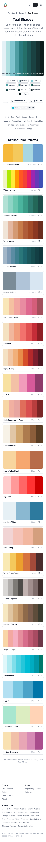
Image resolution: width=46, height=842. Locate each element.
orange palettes (8, 816)
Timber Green (19, 129)
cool (12, 117)
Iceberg (6, 121)
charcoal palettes (9, 826)
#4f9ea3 (12, 85)
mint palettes (24, 822)
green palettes (20, 809)
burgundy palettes (25, 826)
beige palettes (7, 819)
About (4, 799)
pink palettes (7, 812)
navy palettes (35, 819)
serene (31, 117)
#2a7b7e (24, 85)
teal (18, 117)
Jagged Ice (16, 121)
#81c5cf (36, 81)
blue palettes (7, 809)
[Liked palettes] (30, 5)
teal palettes (36, 816)
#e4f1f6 (12, 81)
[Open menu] (41, 5)
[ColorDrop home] (5, 5)
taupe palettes (21, 819)
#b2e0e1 (24, 81)
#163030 (36, 89)
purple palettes (20, 812)
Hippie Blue (38, 121)
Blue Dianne (20, 125)
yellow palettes (23, 816)
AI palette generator (33, 789)
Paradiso (10, 125)
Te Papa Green (33, 125)
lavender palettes (9, 822)
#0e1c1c (24, 94)
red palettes (33, 812)
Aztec (29, 129)
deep (38, 117)
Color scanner (30, 792)
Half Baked (27, 121)
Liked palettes (7, 795)
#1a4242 (24, 89)
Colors (4, 792)
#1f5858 (12, 89)
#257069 (36, 85)
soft (7, 117)
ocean (24, 117)
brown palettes (34, 809)
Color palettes (7, 789)
